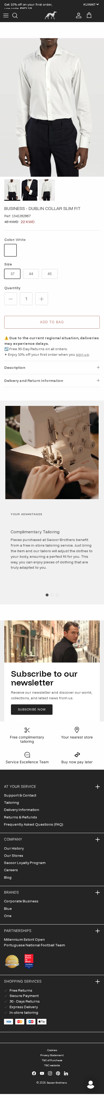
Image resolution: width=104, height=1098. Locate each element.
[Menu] (6, 15)
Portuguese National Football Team (34, 945)
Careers (11, 870)
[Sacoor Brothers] (51, 15)
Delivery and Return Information (33, 380)
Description (14, 367)
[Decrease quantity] (10, 298)
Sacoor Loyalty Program (25, 863)
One (7, 916)
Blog (8, 877)
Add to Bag (52, 322)
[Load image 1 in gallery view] (52, 107)
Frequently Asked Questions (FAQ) (33, 824)
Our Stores (13, 855)
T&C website (52, 1065)
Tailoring (11, 802)
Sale (8, 4)
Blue (8, 908)
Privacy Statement (52, 1055)
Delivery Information (21, 810)
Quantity (12, 288)
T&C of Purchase (52, 1060)
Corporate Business (21, 901)
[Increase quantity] (41, 298)
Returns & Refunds (20, 817)
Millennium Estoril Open (24, 939)
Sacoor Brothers (57, 1082)
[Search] (17, 15)
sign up (82, 354)
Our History (14, 848)
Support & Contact (20, 795)
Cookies (52, 1050)
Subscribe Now (32, 709)
